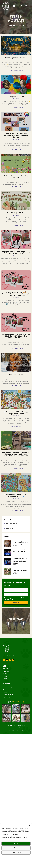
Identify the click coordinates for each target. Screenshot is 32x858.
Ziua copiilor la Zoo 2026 (16, 96)
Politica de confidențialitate (16, 856)
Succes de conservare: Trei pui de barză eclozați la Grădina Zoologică (20, 570)
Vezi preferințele (16, 852)
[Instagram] (10, 660)
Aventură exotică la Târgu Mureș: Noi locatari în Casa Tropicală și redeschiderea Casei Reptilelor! (16, 454)
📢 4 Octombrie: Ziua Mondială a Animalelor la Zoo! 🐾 (16, 495)
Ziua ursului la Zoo (16, 375)
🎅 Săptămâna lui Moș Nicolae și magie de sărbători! (16, 413)
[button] (29, 825)
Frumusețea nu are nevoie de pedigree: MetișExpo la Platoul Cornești (16, 135)
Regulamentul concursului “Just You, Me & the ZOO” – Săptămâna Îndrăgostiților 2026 (16, 336)
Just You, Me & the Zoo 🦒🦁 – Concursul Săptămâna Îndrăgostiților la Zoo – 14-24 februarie (16, 294)
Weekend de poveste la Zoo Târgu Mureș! (16, 177)
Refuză (16, 848)
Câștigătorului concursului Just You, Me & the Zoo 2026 (16, 252)
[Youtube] (7, 660)
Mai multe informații (16, 623)
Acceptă (16, 843)
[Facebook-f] (4, 660)
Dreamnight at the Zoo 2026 (16, 58)
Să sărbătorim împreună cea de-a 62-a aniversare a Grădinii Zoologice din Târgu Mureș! (20, 542)
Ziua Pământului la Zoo (16, 213)
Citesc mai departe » (16, 70)
